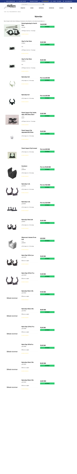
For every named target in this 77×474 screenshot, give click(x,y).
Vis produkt (47, 26)
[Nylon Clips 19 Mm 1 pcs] (12, 262)
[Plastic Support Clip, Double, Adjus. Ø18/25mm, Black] (12, 120)
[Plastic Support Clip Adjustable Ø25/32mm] (12, 137)
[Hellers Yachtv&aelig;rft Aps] (10, 6)
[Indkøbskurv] (71, 8)
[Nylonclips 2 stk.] (12, 191)
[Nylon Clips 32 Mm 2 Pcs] (12, 334)
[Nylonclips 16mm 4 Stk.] (12, 298)
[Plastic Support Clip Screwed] (12, 155)
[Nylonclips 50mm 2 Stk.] (12, 387)
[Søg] (43, 4)
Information (51, 7)
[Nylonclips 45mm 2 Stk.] (12, 369)
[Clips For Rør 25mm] (12, 66)
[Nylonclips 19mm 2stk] (12, 227)
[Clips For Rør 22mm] (12, 48)
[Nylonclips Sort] (12, 102)
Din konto (61, 7)
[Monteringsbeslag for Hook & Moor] (12, 30)
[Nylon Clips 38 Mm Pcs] (12, 351)
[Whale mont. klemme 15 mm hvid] (12, 244)
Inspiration (41, 7)
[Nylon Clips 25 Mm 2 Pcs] (12, 280)
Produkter (23, 7)
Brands (31, 7)
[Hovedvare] (12, 173)
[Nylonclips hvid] (12, 84)
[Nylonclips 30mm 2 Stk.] (12, 316)
